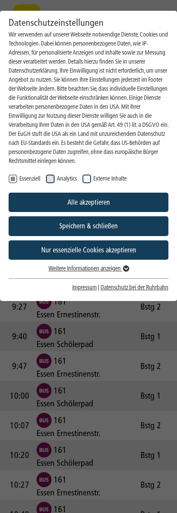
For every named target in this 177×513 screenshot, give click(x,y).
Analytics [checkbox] (67, 178)
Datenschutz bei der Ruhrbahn (134, 287)
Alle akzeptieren (88, 202)
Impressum (84, 287)
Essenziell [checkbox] (29, 178)
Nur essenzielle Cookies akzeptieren (88, 250)
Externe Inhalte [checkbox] (110, 178)
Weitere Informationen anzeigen (85, 268)
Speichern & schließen (88, 226)
